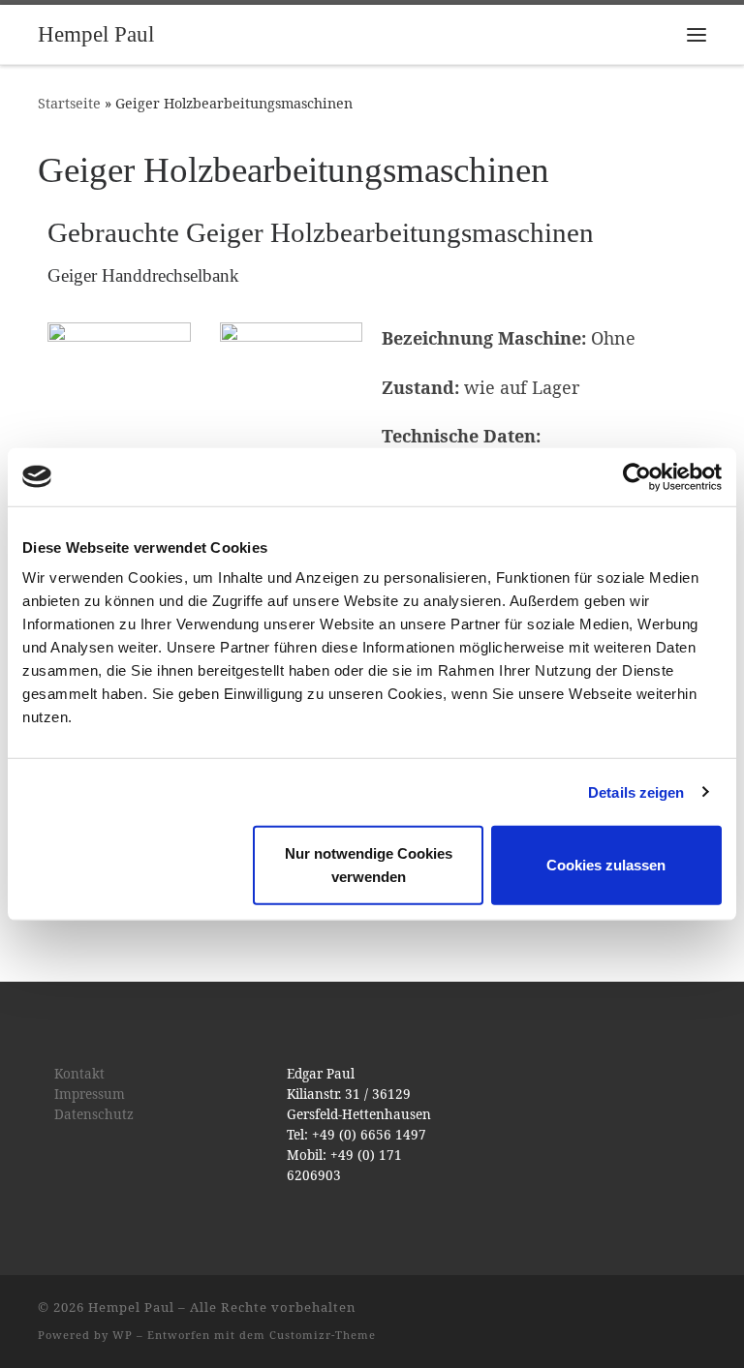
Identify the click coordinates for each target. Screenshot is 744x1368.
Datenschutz (94, 1114)
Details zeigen (636, 791)
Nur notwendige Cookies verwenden (368, 865)
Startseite (69, 103)
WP (122, 1334)
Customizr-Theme (322, 1334)
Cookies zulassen (606, 865)
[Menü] (696, 35)
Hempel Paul (131, 1307)
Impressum (89, 1094)
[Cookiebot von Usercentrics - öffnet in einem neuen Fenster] (637, 476)
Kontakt (79, 1073)
